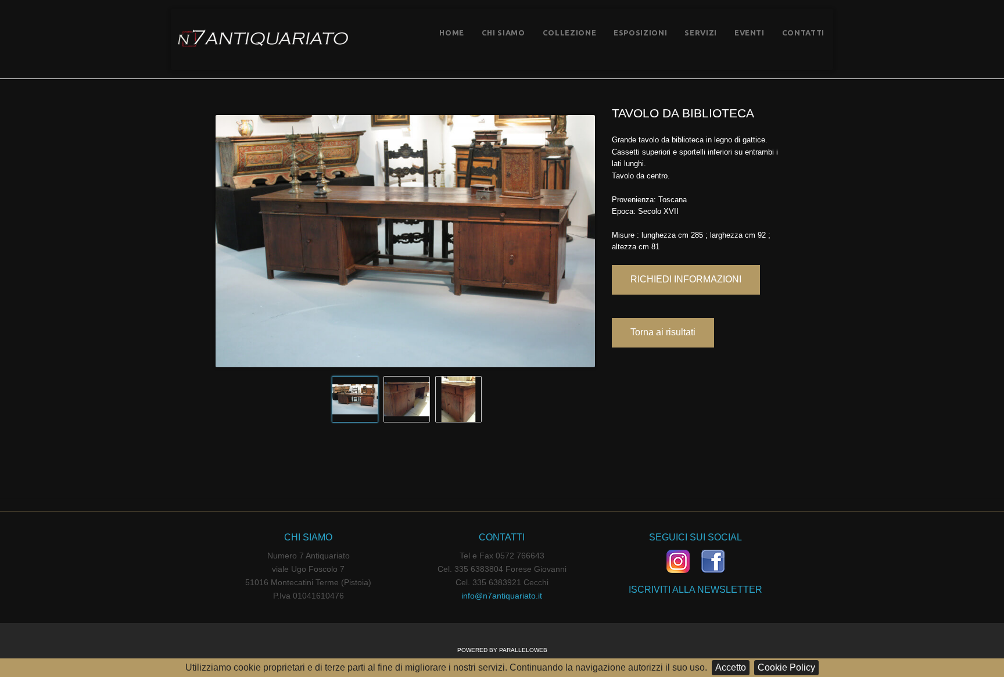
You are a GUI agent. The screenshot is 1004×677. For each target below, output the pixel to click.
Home (451, 32)
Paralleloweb (523, 650)
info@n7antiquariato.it (501, 595)
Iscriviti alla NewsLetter (695, 589)
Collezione (570, 32)
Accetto (730, 667)
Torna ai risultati (662, 332)
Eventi (749, 32)
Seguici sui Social (695, 537)
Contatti (803, 32)
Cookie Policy (786, 667)
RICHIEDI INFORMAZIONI (685, 279)
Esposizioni (640, 32)
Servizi (700, 32)
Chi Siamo (503, 32)
